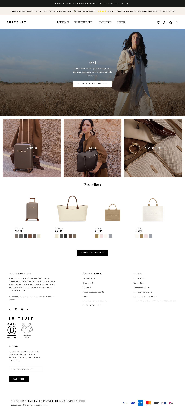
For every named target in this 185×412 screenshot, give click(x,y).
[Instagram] (16, 309)
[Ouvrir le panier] (177, 22)
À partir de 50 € (28, 11)
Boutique (63, 22)
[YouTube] (22, 309)
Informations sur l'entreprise (95, 301)
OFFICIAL (60, 11)
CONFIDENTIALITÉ (76, 401)
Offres (121, 22)
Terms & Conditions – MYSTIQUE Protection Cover (155, 301)
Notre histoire (89, 278)
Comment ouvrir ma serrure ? (146, 296)
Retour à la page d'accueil (92, 84)
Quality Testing (89, 283)
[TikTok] (28, 309)
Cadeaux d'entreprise (91, 305)
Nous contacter (140, 278)
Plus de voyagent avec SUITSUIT (146, 11)
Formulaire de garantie (143, 292)
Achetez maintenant (92, 253)
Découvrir (104, 22)
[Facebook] (10, 309)
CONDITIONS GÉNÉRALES (53, 401)
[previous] (8, 209)
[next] (176, 209)
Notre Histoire (83, 22)
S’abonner (19, 379)
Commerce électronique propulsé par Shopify (29, 405)
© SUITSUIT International (24, 401)
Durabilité (87, 287)
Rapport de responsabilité (93, 292)
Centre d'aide (139, 283)
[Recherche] (170, 22)
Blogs (85, 296)
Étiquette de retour (141, 287)
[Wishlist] (158, 22)
